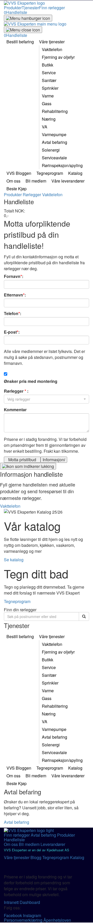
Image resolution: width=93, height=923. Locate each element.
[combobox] (46, 399)
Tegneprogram (17, 601)
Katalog (77, 857)
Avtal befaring (16, 822)
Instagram (32, 915)
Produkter (13, 8)
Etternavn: (15, 295)
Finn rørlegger (52, 8)
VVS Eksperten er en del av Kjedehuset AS (36, 849)
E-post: (12, 332)
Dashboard (30, 902)
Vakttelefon (52, 194)
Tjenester (30, 8)
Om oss (11, 844)
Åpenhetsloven (57, 920)
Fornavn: (13, 276)
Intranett (12, 902)
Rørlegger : (16, 391)
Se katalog (14, 560)
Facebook (13, 915)
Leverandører (53, 844)
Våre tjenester (17, 857)
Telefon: (12, 313)
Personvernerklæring (23, 920)
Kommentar (15, 409)
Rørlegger (32, 194)
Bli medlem (30, 844)
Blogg (36, 857)
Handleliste (14, 840)
